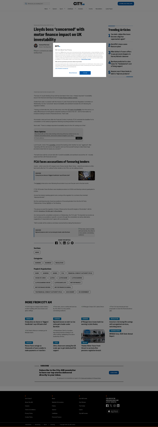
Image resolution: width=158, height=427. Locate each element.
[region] (79, 60)
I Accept (85, 72)
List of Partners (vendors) (61, 68)
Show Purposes (73, 72)
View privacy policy (86, 59)
